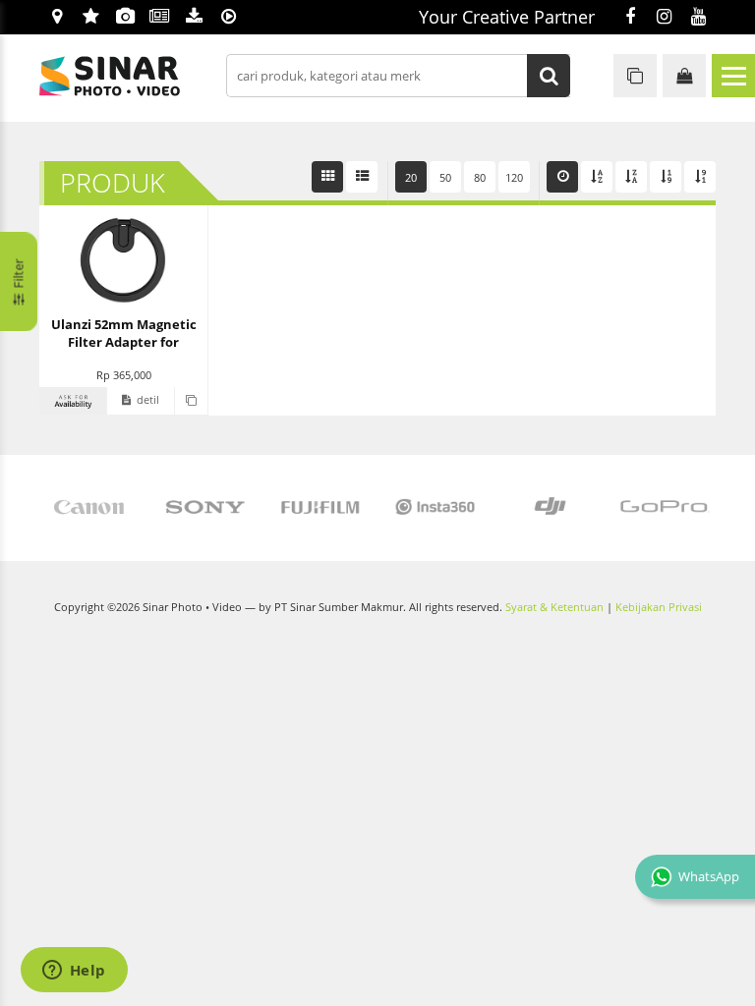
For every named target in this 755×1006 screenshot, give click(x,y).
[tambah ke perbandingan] (190, 401)
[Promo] (91, 17)
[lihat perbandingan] (635, 75)
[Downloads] (194, 17)
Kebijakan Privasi (658, 607)
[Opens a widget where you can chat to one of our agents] (74, 971)
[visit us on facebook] (629, 17)
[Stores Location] (56, 17)
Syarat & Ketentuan (554, 607)
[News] (160, 17)
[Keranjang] (684, 75)
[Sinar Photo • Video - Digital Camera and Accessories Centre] (137, 76)
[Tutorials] (228, 17)
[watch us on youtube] (698, 17)
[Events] (125, 17)
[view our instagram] (664, 17)
